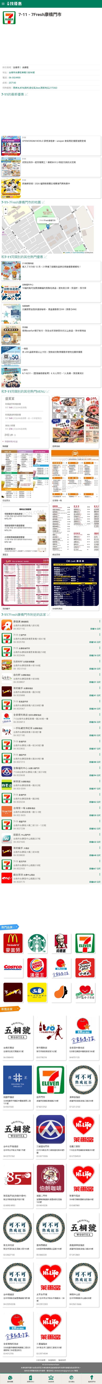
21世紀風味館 (28, 263)
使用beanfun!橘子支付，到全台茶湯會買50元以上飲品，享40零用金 (54, 330)
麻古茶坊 (56, 555)
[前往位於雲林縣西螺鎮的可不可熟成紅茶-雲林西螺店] (50, 1241)
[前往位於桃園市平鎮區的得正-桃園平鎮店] (17, 1093)
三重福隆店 (42, 1344)
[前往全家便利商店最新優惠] (61, 977)
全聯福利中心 (27, 285)
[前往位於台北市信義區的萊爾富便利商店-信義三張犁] (83, 1143)
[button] (48, 227)
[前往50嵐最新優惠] (37, 1001)
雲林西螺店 (42, 1245)
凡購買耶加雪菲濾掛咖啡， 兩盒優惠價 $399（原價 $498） (50, 309)
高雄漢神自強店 (76, 1245)
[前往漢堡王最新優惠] (37, 977)
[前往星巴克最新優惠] (37, 952)
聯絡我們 (62, 1360)
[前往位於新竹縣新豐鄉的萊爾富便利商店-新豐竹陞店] (83, 1192)
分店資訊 (51, 1382)
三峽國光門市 (43, 1146)
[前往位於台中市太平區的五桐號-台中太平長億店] (17, 1143)
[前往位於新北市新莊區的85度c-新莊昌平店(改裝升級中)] (17, 1192)
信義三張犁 (74, 1146)
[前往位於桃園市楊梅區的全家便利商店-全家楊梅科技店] (17, 1340)
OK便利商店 (57, 609)
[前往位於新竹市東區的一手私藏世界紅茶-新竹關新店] (50, 1044)
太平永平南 (42, 1294)
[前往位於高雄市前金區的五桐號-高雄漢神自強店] (83, 1241)
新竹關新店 (42, 1048)
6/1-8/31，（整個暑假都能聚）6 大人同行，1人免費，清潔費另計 (53, 373)
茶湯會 (25, 327)
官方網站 (71, 1382)
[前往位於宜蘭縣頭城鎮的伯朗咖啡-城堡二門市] (50, 1192)
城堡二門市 (42, 1196)
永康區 (25, 67)
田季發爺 (56, 446)
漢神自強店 (74, 1097)
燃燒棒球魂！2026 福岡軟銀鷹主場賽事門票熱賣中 (46, 183)
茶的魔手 (6, 609)
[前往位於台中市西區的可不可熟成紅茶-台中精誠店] (17, 1291)
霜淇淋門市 (91, 1382)
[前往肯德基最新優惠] (61, 952)
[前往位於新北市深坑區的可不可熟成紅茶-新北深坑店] (17, 1241)
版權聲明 (52, 1360)
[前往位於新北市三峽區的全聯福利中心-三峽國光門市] (50, 1143)
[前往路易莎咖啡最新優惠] (61, 1001)
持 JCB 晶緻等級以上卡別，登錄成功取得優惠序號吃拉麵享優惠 (52, 352)
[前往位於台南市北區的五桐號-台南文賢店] (17, 1044)
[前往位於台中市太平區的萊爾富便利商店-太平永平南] (50, 1291)
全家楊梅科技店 (10, 1344)
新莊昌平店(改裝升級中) (14, 1196)
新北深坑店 (8, 1245)
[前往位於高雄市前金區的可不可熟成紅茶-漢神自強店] (83, 1093)
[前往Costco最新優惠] (13, 977)
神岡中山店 (74, 1294)
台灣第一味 (57, 500)
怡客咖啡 (26, 306)
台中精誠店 (8, 1294)
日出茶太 (6, 500)
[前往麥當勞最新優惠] (13, 952)
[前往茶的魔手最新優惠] (13, 1001)
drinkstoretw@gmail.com (64, 1371)
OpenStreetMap (78, 252)
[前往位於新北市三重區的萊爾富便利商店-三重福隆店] (50, 1340)
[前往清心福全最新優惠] (85, 1001)
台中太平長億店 (10, 1146)
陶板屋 (5, 446)
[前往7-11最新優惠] (85, 952)
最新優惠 (10, 1382)
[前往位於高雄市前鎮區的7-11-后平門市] (50, 1093)
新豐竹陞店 (74, 1196)
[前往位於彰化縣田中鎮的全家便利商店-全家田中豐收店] (83, 1044)
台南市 (16, 67)
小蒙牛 (25, 370)
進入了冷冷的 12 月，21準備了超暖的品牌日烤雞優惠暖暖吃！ (51, 267)
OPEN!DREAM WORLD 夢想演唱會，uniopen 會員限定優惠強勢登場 (54, 141)
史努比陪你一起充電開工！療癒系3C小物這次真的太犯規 (49, 162)
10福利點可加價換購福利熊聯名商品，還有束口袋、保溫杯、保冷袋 (54, 288)
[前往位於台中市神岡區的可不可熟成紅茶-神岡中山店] (83, 1291)
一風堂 (25, 349)
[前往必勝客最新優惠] (85, 977)
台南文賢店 (8, 1048)
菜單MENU (30, 1382)
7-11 (24, 138)
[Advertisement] (51, 45)
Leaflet (67, 252)
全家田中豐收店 (76, 1048)
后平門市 (41, 1097)
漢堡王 (5, 555)
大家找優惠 (40, 1360)
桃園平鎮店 (8, 1097)
